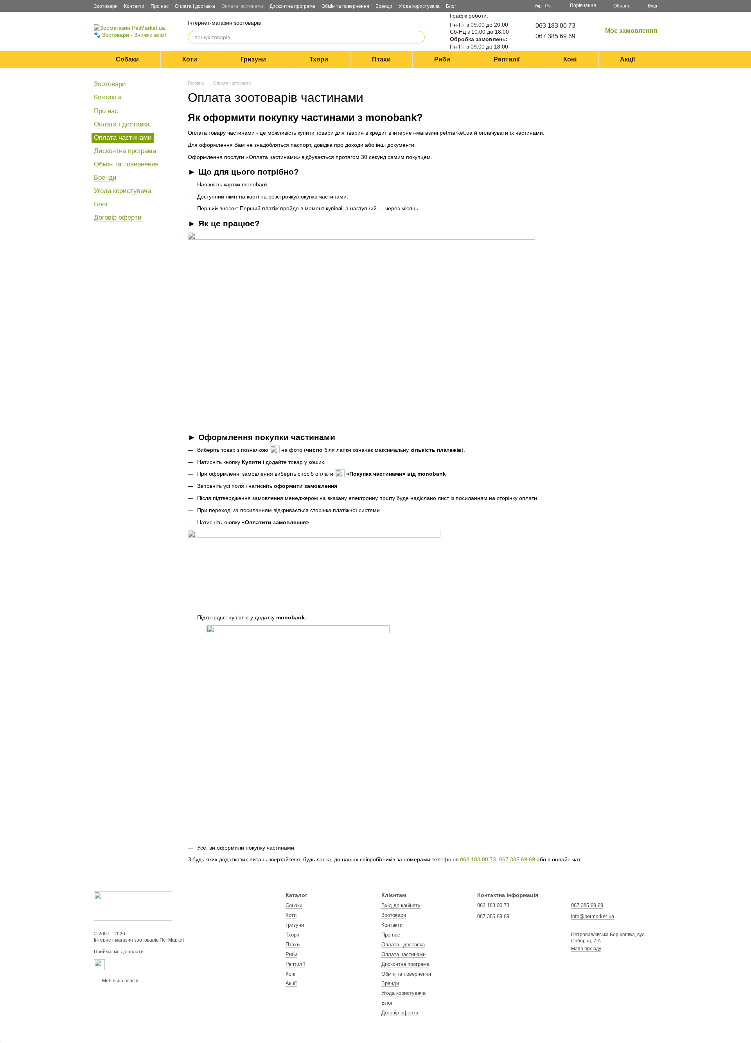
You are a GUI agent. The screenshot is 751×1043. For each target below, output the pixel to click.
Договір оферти (118, 217)
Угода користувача (419, 6)
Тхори (318, 59)
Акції (627, 59)
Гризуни (253, 59)
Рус (549, 6)
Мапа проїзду (586, 948)
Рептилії (507, 59)
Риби (442, 59)
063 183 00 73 (555, 25)
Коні (570, 59)
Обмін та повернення (345, 6)
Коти (189, 59)
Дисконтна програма (292, 6)
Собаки (127, 59)
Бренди (384, 6)
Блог (451, 6)
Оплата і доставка (195, 6)
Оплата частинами (242, 6)
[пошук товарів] (418, 37)
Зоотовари (106, 6)
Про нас (160, 6)
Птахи (381, 59)
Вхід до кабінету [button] (400, 905)
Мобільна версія (119, 980)
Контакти (134, 6)
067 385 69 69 (555, 36)
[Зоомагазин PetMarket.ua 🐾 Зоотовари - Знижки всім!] (133, 906)
